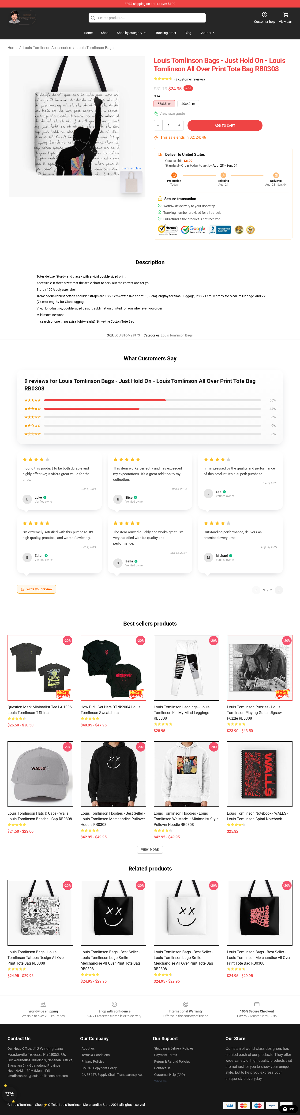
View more (150, 849)
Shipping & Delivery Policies (173, 1048)
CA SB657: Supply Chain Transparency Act (112, 1075)
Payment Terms (165, 1055)
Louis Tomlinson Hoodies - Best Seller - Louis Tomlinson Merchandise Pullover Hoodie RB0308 (113, 819)
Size (157, 96)
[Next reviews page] (279, 590)
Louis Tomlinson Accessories (47, 48)
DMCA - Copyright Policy (99, 1068)
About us (88, 1048)
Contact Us (162, 1068)
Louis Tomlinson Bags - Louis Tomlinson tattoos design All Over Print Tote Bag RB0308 (36, 958)
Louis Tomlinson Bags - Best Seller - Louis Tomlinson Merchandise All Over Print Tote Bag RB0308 (258, 958)
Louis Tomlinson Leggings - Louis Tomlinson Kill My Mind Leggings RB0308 (182, 713)
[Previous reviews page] (256, 590)
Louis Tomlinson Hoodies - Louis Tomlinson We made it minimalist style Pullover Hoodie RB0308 (186, 819)
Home (12, 48)
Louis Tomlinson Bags (94, 48)
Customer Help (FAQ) (169, 1075)
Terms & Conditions (96, 1055)
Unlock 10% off (9, 1094)
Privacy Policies (93, 1061)
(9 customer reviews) (189, 79)
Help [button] (291, 1109)
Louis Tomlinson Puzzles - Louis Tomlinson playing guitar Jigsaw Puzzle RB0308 (254, 713)
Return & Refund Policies (172, 1061)
